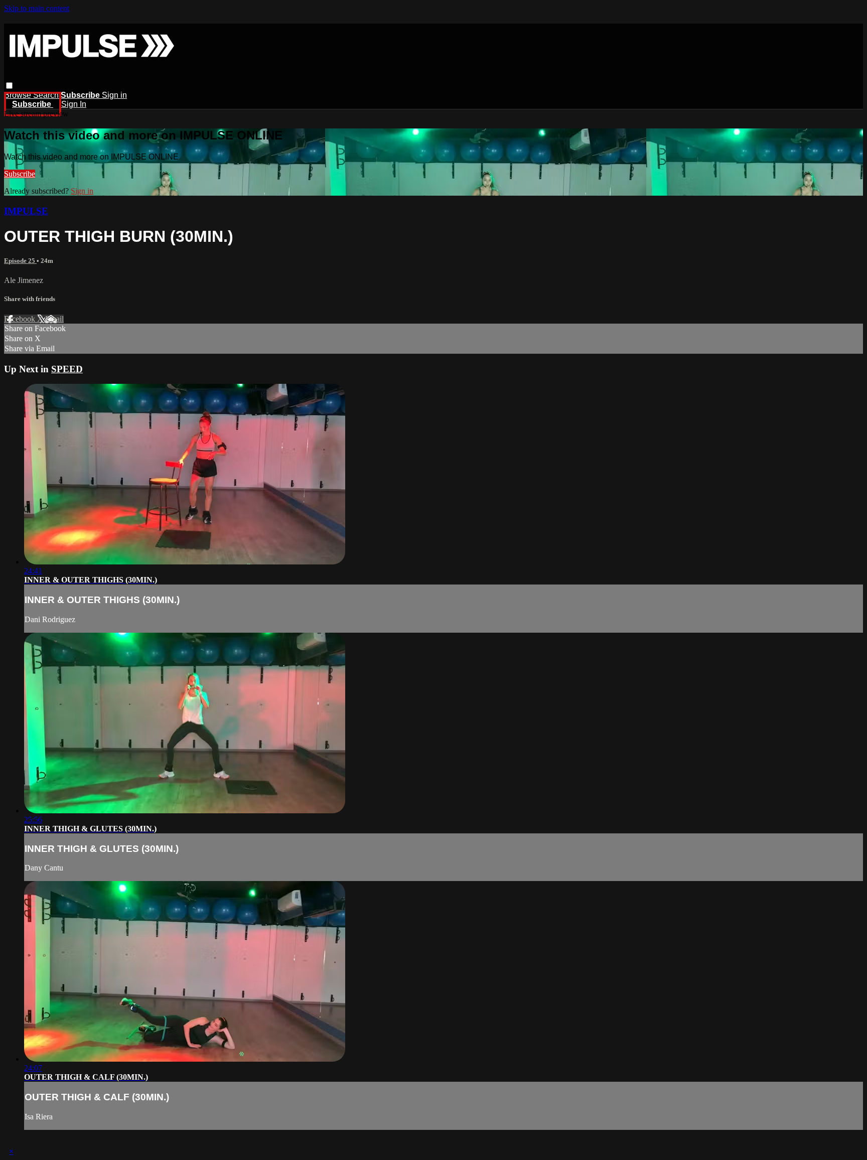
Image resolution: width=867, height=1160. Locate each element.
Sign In (73, 104)
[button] (9, 85)
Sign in (114, 95)
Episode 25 (20, 260)
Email (54, 319)
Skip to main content (36, 8)
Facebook (20, 319)
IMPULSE (26, 211)
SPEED (67, 369)
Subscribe (19, 174)
